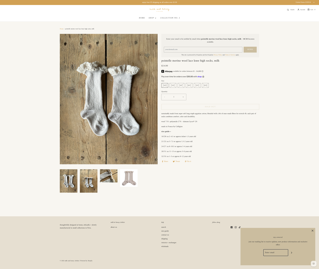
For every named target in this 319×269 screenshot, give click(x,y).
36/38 (205, 85)
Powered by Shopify (86, 261)
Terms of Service (230, 55)
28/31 (189, 85)
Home (61, 29)
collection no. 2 (170, 18)
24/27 (181, 85)
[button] (68, 181)
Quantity (164, 91)
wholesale (164, 246)
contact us (165, 235)
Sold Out (210, 106)
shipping (164, 238)
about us (114, 227)
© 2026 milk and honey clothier (69, 261)
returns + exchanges (168, 242)
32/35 (197, 85)
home (142, 18)
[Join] (291, 252)
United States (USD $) (303, 2)
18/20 (165, 85)
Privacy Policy (218, 55)
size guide (165, 231)
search (163, 227)
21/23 (173, 85)
